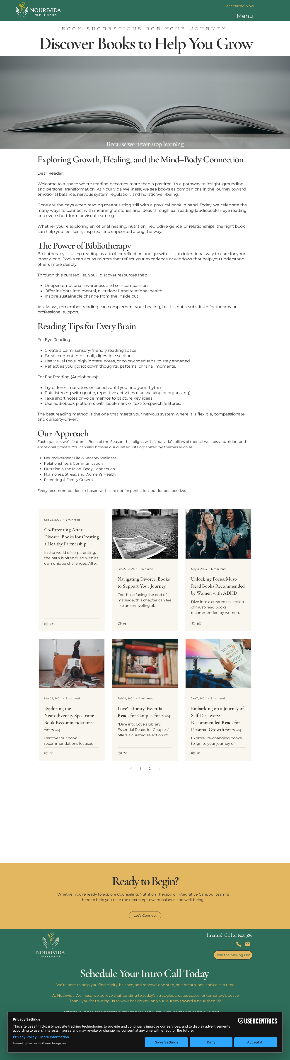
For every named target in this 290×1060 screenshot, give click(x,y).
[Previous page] (131, 768)
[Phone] (239, 944)
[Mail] (248, 944)
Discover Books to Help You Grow (146, 43)
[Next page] (159, 768)
